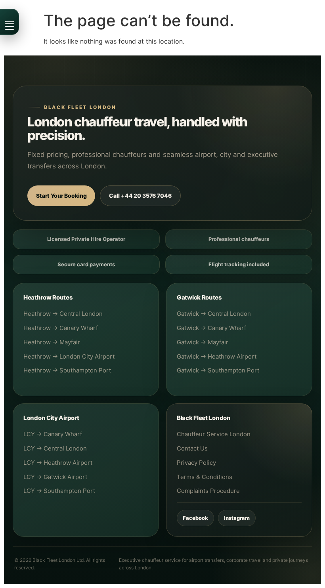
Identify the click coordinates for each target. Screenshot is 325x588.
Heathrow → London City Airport (69, 356)
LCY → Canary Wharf (52, 434)
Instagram (237, 518)
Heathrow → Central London (63, 313)
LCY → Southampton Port (59, 490)
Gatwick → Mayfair (202, 342)
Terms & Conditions (204, 477)
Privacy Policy (196, 462)
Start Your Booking (61, 195)
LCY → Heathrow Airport (57, 462)
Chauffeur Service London (213, 434)
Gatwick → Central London (214, 313)
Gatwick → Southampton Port (218, 370)
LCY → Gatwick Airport (55, 477)
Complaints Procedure (208, 490)
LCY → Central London (55, 448)
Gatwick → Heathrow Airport (216, 356)
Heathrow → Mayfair (51, 342)
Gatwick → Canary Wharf (211, 328)
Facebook (195, 518)
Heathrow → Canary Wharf (60, 328)
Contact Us (192, 448)
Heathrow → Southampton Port (67, 370)
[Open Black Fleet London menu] (9, 22)
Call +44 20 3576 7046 (140, 195)
